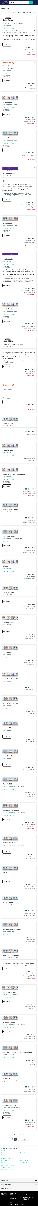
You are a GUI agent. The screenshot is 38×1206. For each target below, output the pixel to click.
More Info (11, 28)
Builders (22, 1158)
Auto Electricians (6, 1158)
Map (6, 12)
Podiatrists (14, 104)
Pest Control (23, 1155)
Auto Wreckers (24, 1162)
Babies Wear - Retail (8, 875)
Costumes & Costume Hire (10, 994)
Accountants (4, 1160)
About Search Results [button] (31, 12)
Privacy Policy (26, 1194)
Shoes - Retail (6, 25)
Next (23, 1139)
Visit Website (6, 45)
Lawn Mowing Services (8, 1165)
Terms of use (13, 1198)
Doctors (3, 1162)
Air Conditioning (6, 1167)
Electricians (4, 1153)
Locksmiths (4, 1155)
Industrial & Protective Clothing (11, 957)
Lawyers (22, 1151)
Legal (11, 1202)
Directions (5, 28)
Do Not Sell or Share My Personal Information (28, 1198)
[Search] (31, 2)
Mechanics (23, 1153)
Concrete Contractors (26, 1160)
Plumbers (4, 1151)
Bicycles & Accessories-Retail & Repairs (13, 786)
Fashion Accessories (8, 1054)
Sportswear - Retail (16, 538)
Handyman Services (7, 1169)
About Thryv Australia (13, 1194)
